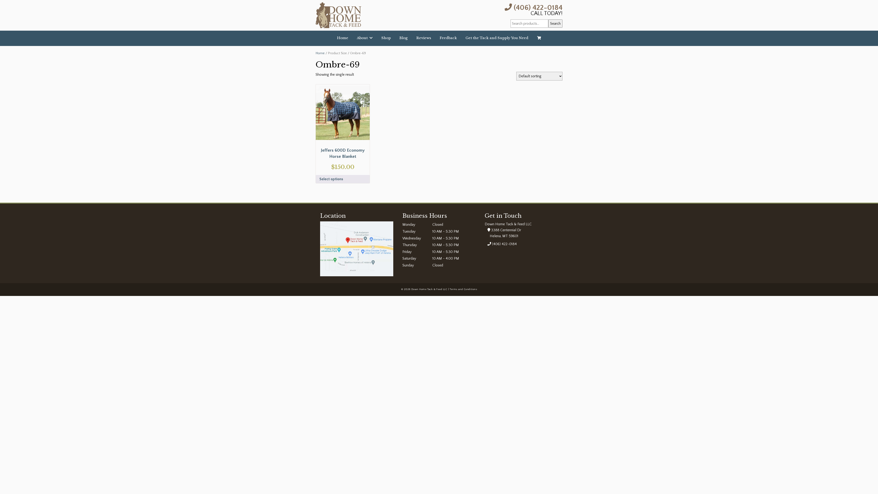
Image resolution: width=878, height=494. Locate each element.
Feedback (448, 38)
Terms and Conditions (463, 289)
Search (555, 23)
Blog (403, 38)
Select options (331, 179)
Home (342, 38)
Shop (386, 38)
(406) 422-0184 (537, 7)
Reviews (423, 38)
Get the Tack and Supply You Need (497, 38)
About (363, 38)
